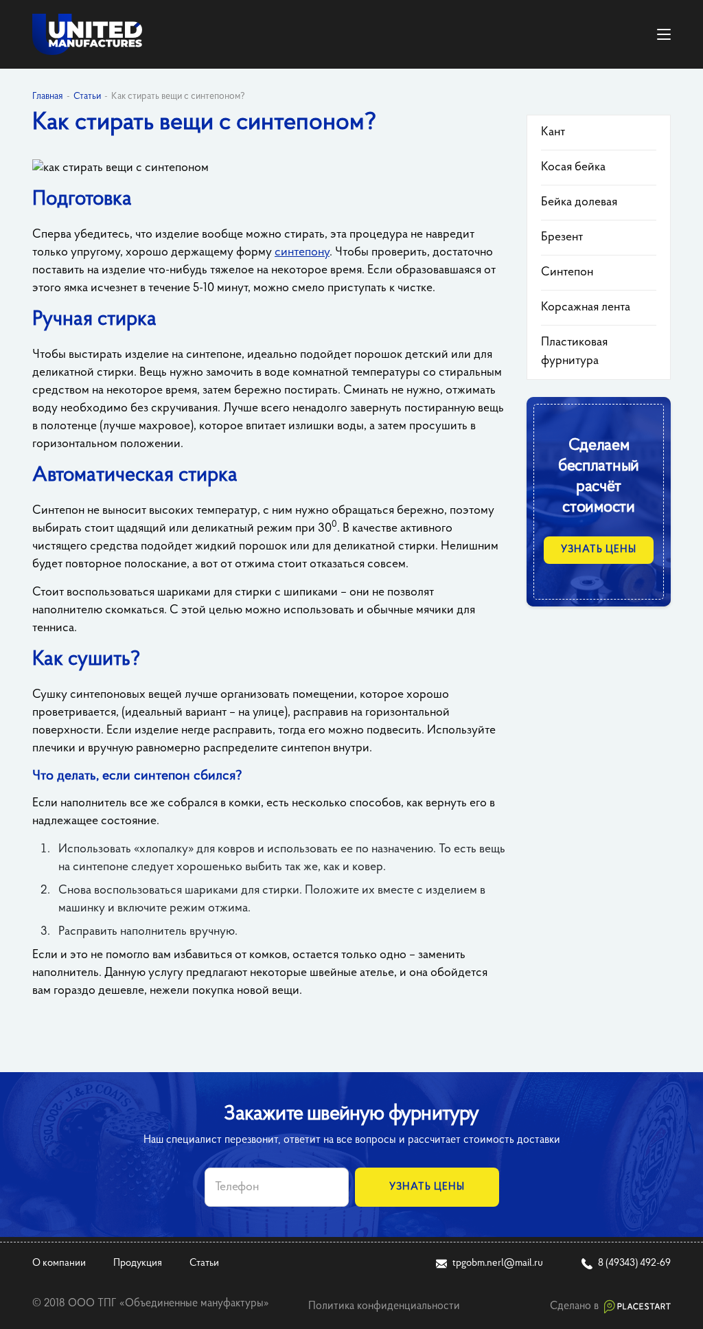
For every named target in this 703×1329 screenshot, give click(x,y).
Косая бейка (573, 167)
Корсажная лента (585, 308)
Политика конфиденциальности (384, 1306)
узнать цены (598, 550)
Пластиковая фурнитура (574, 352)
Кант (553, 132)
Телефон (237, 1187)
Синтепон (567, 272)
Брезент (562, 237)
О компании (59, 1263)
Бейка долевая (579, 202)
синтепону (302, 253)
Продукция (137, 1263)
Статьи (204, 1263)
